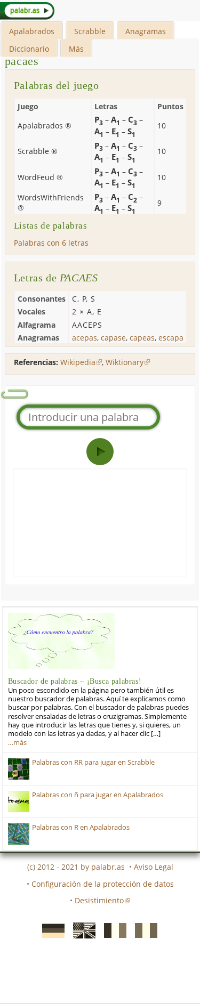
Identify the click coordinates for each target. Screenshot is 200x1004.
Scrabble (90, 31)
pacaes (22, 61)
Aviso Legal (153, 867)
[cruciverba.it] (143, 930)
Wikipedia (77, 362)
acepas (84, 338)
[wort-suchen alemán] (50, 930)
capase (113, 338)
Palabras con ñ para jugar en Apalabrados (97, 794)
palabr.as (108, 867)
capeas (142, 338)
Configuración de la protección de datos (102, 884)
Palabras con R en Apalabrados (81, 827)
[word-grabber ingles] (81, 930)
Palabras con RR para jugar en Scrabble (93, 762)
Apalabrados (31, 31)
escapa (170, 338)
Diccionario (29, 49)
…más (17, 742)
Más (76, 49)
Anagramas (145, 31)
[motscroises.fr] (112, 930)
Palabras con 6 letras (51, 243)
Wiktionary (124, 362)
